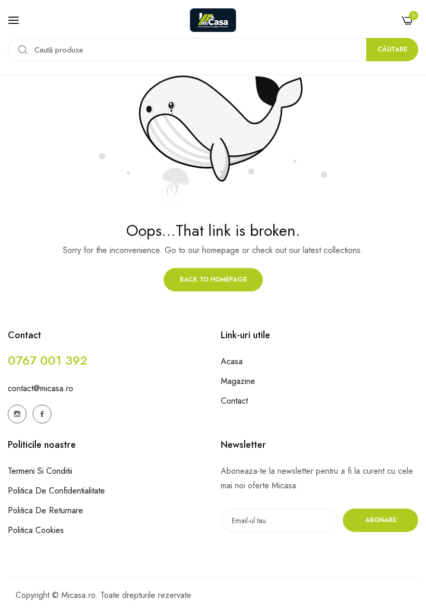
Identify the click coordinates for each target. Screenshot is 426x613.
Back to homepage (213, 279)
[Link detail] (17, 414)
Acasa (232, 361)
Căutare (392, 49)
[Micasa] (213, 20)
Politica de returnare (45, 510)
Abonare (380, 520)
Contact (234, 401)
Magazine (238, 381)
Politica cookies (36, 530)
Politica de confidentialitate (56, 491)
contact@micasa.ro (40, 388)
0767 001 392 (47, 360)
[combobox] (213, 49)
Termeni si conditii (40, 471)
